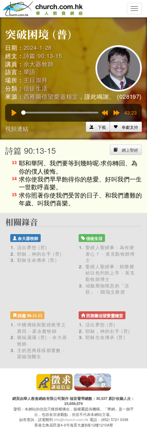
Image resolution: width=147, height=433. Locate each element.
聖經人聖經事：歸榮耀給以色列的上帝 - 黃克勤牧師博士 (110, 272)
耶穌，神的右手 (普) (39, 254)
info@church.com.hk (71, 419)
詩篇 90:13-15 (43, 55)
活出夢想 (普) (32, 247)
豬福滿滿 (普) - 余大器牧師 (42, 340)
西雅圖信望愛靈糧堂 (51, 96)
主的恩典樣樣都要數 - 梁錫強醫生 (41, 353)
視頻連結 (16, 128)
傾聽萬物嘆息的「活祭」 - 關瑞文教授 (107, 288)
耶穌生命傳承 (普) (37, 260)
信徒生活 (36, 88)
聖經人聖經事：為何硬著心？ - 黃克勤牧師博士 (110, 253)
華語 (30, 71)
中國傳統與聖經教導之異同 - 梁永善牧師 (41, 327)
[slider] (59, 112)
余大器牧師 (39, 63)
